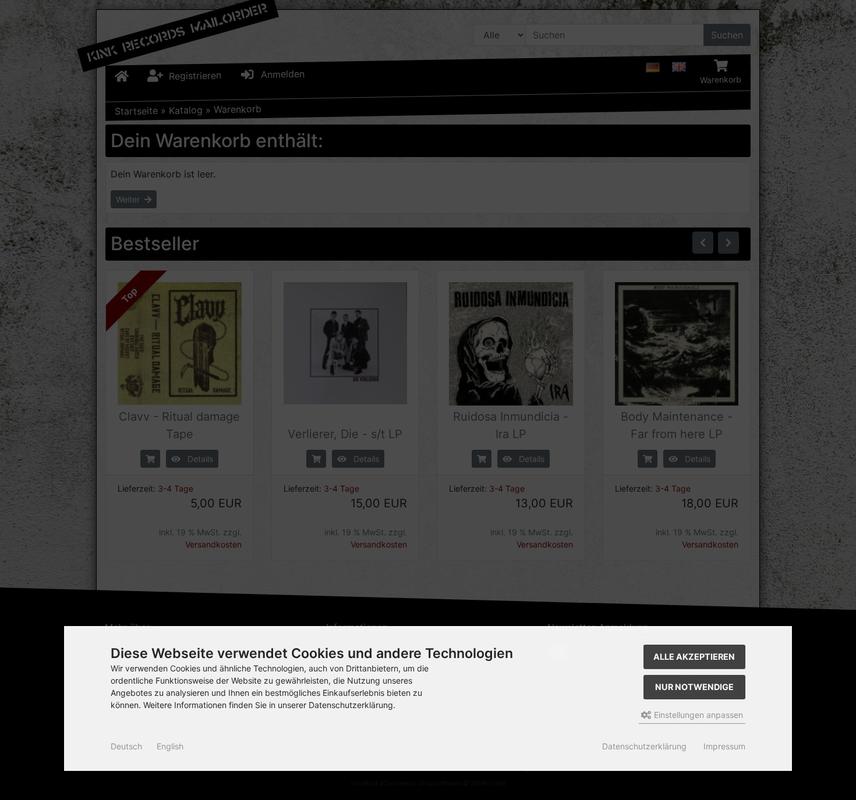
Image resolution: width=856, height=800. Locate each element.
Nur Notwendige (694, 687)
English (170, 746)
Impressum (724, 746)
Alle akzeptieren (694, 657)
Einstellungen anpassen (697, 715)
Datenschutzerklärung (644, 746)
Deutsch (126, 746)
